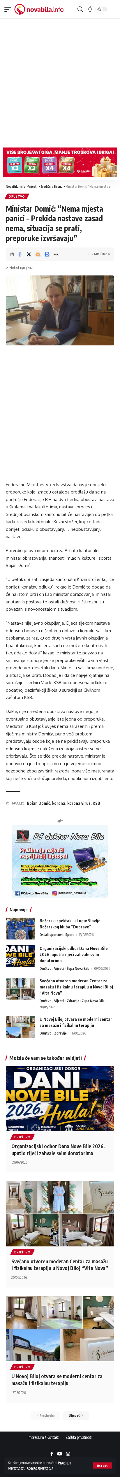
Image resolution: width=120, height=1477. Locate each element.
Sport (69, 934)
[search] (80, 9)
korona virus (79, 803)
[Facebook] (51, 1454)
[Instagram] (68, 1454)
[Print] (47, 254)
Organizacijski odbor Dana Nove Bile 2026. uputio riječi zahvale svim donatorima (74, 954)
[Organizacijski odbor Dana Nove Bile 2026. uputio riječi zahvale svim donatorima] (20, 956)
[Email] (38, 254)
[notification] (90, 9)
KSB (96, 803)
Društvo (17, 196)
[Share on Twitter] (29, 254)
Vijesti (59, 968)
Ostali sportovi (51, 934)
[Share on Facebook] (20, 254)
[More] (56, 254)
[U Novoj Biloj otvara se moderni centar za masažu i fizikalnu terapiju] (20, 1027)
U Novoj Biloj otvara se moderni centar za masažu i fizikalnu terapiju (57, 1379)
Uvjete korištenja (40, 1468)
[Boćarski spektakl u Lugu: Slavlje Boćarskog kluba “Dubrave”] (20, 928)
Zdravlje (73, 1001)
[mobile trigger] (9, 9)
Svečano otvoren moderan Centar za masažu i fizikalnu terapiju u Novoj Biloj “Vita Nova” (76, 986)
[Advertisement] (60, 82)
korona (58, 803)
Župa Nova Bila (78, 968)
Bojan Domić (38, 803)
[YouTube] (59, 1454)
